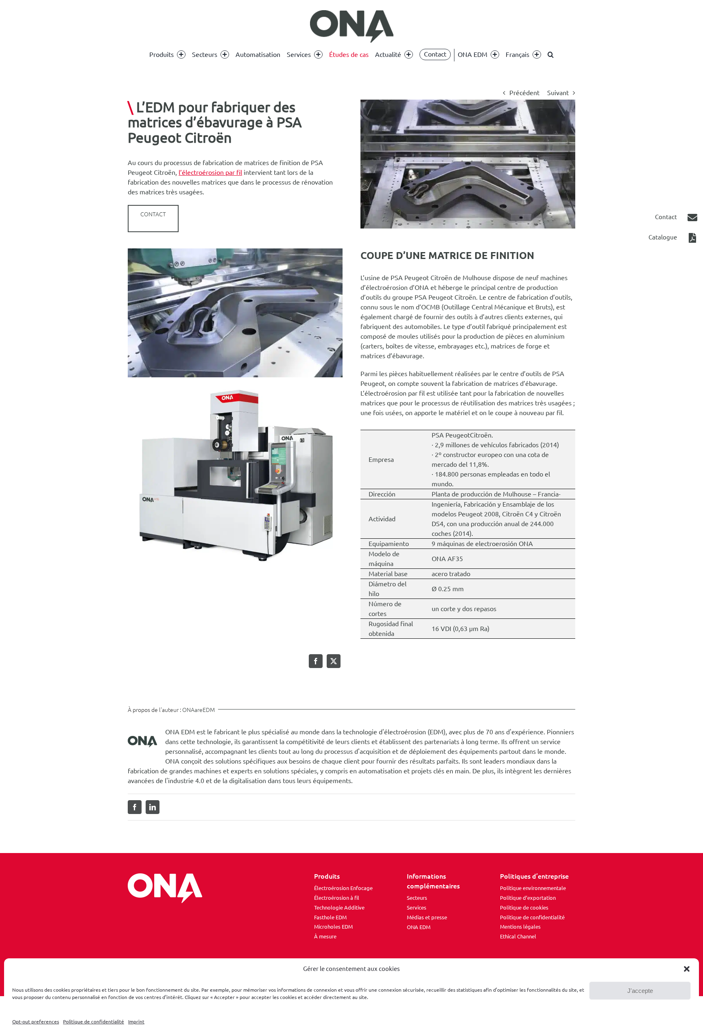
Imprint (136, 1021)
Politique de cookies (524, 907)
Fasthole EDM (330, 917)
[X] (334, 661)
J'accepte (640, 990)
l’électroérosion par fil (210, 172)
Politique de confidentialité (93, 1021)
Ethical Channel (518, 936)
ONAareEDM (198, 710)
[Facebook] (316, 661)
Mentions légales (520, 926)
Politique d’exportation (528, 898)
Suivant (558, 92)
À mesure (325, 936)
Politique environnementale (533, 888)
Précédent (524, 92)
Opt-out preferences (35, 1021)
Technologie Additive (339, 907)
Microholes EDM (333, 926)
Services (416, 907)
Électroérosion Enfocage (343, 888)
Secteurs (417, 898)
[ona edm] (351, 26)
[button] (687, 969)
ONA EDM (418, 927)
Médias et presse (427, 917)
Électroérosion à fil (336, 898)
